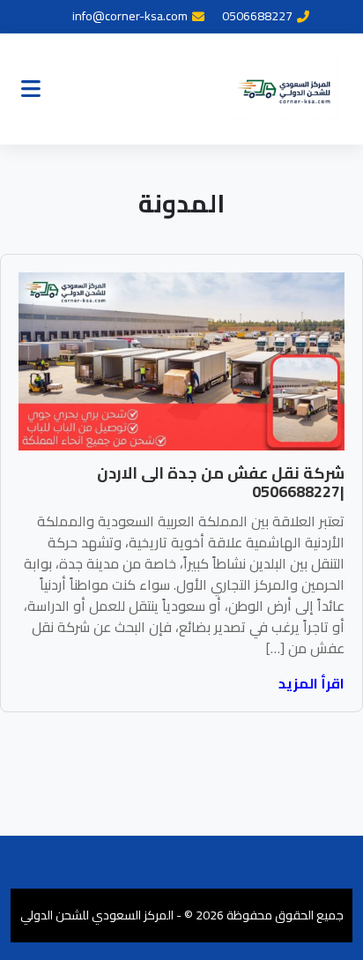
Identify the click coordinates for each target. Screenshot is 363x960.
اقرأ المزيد (311, 683)
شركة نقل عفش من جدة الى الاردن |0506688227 (220, 482)
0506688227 (257, 16)
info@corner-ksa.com (130, 16)
